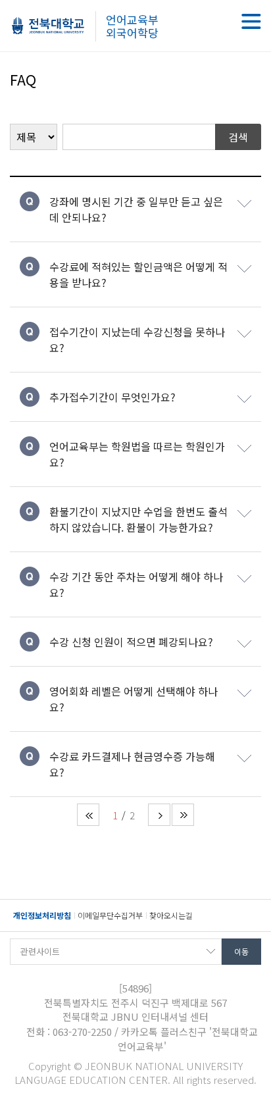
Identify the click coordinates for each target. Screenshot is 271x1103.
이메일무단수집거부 (110, 915)
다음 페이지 (159, 815)
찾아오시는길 (171, 915)
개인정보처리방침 (42, 915)
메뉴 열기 (251, 21)
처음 (88, 815)
